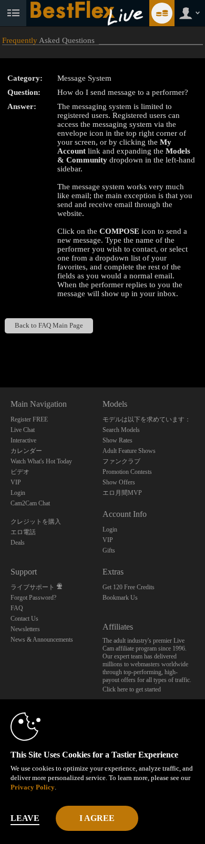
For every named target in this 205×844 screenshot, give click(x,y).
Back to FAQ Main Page (49, 325)
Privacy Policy (33, 787)
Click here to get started (131, 689)
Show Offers (118, 482)
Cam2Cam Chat (30, 503)
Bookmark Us (120, 597)
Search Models (121, 430)
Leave (25, 818)
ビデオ (20, 471)
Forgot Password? (33, 597)
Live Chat (23, 430)
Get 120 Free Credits (128, 587)
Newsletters (25, 629)
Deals (18, 542)
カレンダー (26, 451)
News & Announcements (42, 639)
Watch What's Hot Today (41, 461)
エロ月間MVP (122, 492)
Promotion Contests (127, 471)
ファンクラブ (121, 461)
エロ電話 (23, 532)
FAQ (17, 608)
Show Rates (117, 440)
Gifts (108, 550)
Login (18, 492)
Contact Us (24, 618)
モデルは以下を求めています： (146, 419)
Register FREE (29, 419)
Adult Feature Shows (129, 451)
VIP (16, 482)
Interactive (23, 440)
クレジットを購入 (36, 521)
